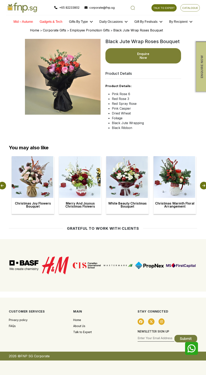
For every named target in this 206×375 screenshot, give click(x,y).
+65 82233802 (68, 7)
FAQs (12, 326)
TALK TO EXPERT (164, 7)
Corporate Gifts (54, 30)
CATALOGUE (190, 7)
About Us (79, 326)
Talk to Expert (82, 332)
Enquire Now (143, 56)
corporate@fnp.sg (102, 7)
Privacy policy (18, 320)
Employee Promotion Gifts (90, 30)
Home (34, 30)
